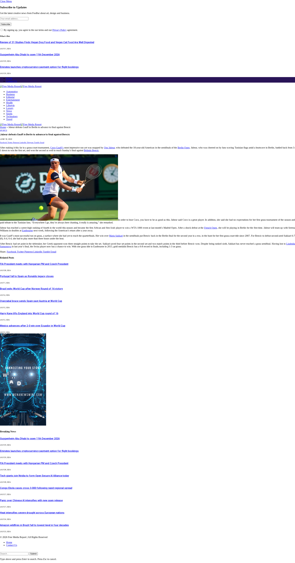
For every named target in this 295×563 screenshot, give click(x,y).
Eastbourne (27, 230)
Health (9, 102)
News (9, 111)
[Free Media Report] (20, 86)
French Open (210, 227)
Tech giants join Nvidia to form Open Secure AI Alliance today (34, 475)
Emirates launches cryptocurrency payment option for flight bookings (39, 67)
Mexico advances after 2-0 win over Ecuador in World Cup (32, 325)
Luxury (9, 108)
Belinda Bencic (91, 150)
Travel (9, 119)
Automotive (12, 91)
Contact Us (11, 81)
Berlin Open (184, 147)
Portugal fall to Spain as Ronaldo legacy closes (27, 276)
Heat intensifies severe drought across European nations (32, 512)
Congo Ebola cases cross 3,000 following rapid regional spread (36, 488)
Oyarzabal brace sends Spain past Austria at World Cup (31, 301)
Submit (33, 554)
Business (10, 94)
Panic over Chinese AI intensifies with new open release (31, 500)
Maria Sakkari (116, 235)
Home (9, 78)
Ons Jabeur (109, 147)
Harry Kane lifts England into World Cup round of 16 (29, 313)
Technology (12, 116)
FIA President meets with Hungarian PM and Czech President (34, 264)
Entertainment (13, 100)
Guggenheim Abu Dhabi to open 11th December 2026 (30, 54)
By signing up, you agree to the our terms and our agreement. (40, 30)
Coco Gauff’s (56, 147)
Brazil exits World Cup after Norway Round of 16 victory (31, 288)
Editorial (10, 97)
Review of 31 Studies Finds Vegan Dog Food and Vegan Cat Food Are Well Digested (47, 42)
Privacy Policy (59, 30)
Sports (9, 113)
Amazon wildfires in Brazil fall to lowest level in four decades (34, 525)
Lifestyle (10, 105)
